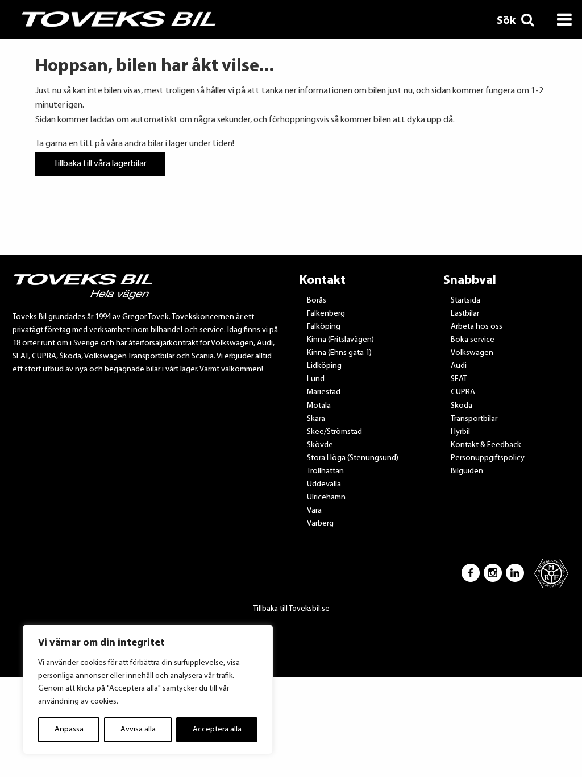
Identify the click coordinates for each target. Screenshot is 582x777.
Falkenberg (326, 313)
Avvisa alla (138, 729)
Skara (316, 419)
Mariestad (323, 392)
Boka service (472, 340)
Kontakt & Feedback (486, 445)
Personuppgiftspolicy (488, 458)
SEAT (459, 379)
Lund (316, 379)
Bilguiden (467, 471)
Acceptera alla (217, 729)
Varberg (320, 523)
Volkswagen (472, 353)
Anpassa (69, 729)
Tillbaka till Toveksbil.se (291, 609)
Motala (319, 406)
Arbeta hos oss (476, 327)
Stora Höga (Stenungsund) (352, 458)
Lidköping (324, 366)
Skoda (461, 406)
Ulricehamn (326, 497)
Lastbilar (465, 313)
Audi (459, 366)
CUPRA (463, 392)
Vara (314, 510)
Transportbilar (474, 419)
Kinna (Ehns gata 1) (339, 353)
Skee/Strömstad (334, 432)
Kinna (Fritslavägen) (340, 340)
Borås (316, 300)
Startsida (465, 300)
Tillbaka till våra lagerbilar (100, 163)
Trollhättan (325, 471)
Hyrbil (460, 432)
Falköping (323, 327)
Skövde (320, 445)
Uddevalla (324, 484)
